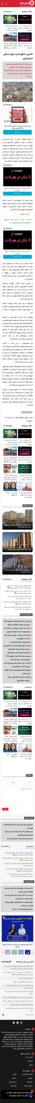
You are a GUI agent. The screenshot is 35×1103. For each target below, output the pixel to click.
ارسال (5, 809)
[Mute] (8, 121)
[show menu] (6, 4)
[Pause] (5, 121)
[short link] (32, 421)
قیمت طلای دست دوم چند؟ (23, 899)
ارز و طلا (30, 1082)
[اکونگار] (21, 3)
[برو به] (32, 1091)
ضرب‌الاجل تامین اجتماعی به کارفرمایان (18, 653)
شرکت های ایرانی (27, 1074)
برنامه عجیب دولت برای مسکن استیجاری (19, 550)
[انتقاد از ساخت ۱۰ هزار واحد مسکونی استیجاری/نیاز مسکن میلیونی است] (17, 519)
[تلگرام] (14, 1022)
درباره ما (30, 1061)
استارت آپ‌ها (28, 1086)
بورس (15, 1074)
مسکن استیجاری (27, 412)
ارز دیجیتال (13, 1082)
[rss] (21, 1022)
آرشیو (31, 1065)
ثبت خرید (18, 132)
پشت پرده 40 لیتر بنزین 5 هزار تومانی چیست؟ (18, 895)
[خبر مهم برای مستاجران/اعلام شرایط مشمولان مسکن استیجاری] (17, 564)
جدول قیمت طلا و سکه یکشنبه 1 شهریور (18, 632)
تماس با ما (29, 1057)
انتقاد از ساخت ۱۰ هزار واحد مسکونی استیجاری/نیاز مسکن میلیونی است (17, 526)
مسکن (14, 1078)
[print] (27, 421)
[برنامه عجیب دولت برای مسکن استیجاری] (17, 542)
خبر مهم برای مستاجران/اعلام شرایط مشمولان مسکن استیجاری (18, 571)
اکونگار (24, 139)
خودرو (30, 1078)
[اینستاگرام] (17, 1022)
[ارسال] (29, 421)
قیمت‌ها (14, 1086)
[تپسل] (4, 105)
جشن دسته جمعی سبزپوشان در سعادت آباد (17, 628)
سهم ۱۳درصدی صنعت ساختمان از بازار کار (19, 839)
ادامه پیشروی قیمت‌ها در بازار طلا (22, 909)
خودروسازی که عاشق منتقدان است (20, 642)
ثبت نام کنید (17, 194)
